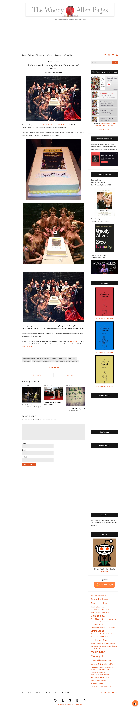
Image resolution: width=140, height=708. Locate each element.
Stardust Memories (102, 669)
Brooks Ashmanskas (29, 358)
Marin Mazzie (26, 361)
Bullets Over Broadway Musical (53, 125)
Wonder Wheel (97, 683)
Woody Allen (68, 55)
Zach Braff (75, 361)
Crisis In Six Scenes (97, 624)
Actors (50, 61)
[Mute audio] (114, 86)
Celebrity (106, 619)
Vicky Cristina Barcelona (98, 680)
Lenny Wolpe (72, 358)
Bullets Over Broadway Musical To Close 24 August (31, 406)
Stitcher (111, 125)
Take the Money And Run (98, 672)
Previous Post (37, 375)
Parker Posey (95, 667)
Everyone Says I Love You (98, 634)
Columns (58, 55)
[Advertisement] (70, 38)
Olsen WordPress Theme (65, 704)
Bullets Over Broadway (100, 610)
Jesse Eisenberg (97, 643)
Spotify (105, 125)
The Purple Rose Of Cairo (100, 675)
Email (24, 450)
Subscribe (116, 89)
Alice (106, 595)
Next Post (69, 375)
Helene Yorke (62, 358)
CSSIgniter (78, 704)
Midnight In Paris (106, 664)
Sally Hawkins (110, 667)
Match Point (107, 660)
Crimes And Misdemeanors (100, 622)
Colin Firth (112, 619)
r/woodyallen (104, 571)
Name (24, 443)
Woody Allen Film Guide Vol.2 (104, 352)
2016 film (94, 595)
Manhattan (97, 660)
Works (49, 55)
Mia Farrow (94, 664)
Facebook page (27, 346)
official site (73, 341)
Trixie (56, 361)
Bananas (106, 599)
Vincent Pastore (65, 361)
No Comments (57, 72)
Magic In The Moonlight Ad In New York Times (75, 410)
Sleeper (93, 669)
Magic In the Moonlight (98, 654)
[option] (104, 95)
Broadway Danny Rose (98, 607)
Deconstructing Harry (98, 627)
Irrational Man (99, 639)
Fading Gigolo (110, 634)
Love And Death (96, 648)
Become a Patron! (104, 129)
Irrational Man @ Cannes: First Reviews (53, 403)
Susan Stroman (47, 361)
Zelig (110, 686)
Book (24, 55)
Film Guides (40, 55)
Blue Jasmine (99, 603)
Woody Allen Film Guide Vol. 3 (104, 386)
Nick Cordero (37, 361)
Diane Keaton (111, 627)
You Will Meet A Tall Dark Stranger (99, 686)
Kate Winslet (102, 646)
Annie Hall (97, 599)
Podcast (31, 55)
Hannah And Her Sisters (100, 636)
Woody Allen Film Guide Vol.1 (104, 318)
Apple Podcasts (105, 123)
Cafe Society (98, 615)
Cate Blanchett (97, 619)
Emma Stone (97, 630)
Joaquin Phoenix (109, 643)
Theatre (56, 61)
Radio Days (103, 667)
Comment (25, 423)
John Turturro (94, 646)
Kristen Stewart (111, 646)
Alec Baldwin (101, 595)
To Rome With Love (100, 677)
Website (25, 457)
